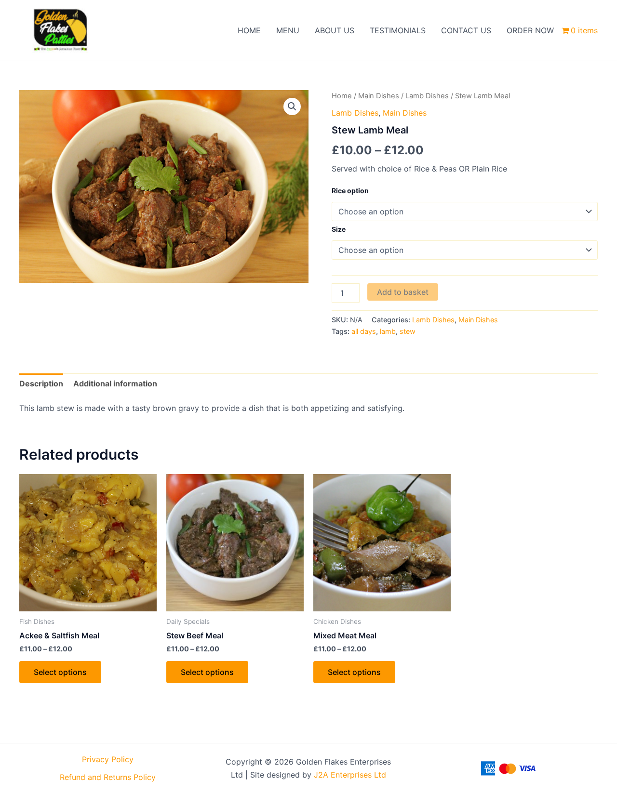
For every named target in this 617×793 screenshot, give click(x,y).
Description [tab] (41, 383)
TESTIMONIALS (398, 30)
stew (408, 331)
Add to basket (403, 292)
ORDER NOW (530, 30)
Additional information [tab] (115, 383)
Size (339, 229)
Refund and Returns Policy (108, 777)
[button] (292, 106)
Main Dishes (378, 96)
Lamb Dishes (427, 96)
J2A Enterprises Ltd (350, 775)
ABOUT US (334, 30)
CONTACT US (466, 30)
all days (363, 331)
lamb (388, 331)
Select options (60, 672)
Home (342, 96)
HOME (249, 30)
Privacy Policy (108, 759)
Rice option (350, 190)
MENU (287, 30)
